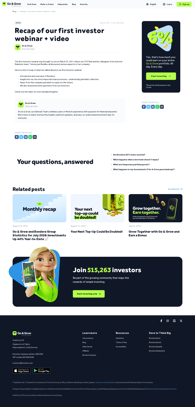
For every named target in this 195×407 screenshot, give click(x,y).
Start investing (159, 76)
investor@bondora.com (23, 363)
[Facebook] (17, 137)
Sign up (186, 4)
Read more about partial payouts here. (161, 389)
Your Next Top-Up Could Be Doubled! (97, 231)
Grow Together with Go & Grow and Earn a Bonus (154, 233)
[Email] (35, 137)
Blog (74, 4)
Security (83, 4)
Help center (63, 4)
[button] (144, 155)
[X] (21, 137)
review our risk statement (105, 382)
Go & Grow (31, 4)
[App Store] (22, 371)
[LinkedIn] (26, 137)
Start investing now (87, 294)
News (18, 23)
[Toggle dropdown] (147, 4)
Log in (169, 4)
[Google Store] (42, 371)
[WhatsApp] (30, 137)
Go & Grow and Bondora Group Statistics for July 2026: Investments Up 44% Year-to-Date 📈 (39, 235)
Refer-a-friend (46, 4)
